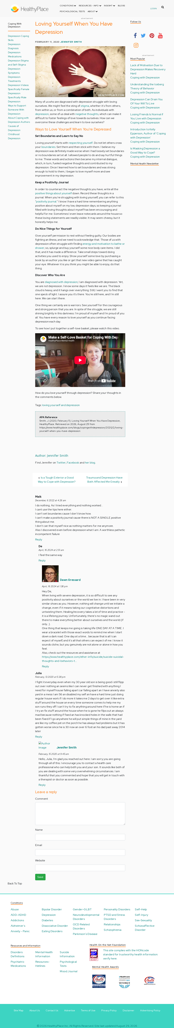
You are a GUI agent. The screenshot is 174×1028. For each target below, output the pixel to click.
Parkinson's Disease (85, 934)
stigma (85, 106)
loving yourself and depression (61, 405)
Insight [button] (108, 5)
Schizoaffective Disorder (144, 928)
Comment (41, 799)
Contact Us (52, 1010)
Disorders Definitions (17, 954)
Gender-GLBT (82, 909)
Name (39, 830)
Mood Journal (68, 971)
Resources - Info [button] (89, 5)
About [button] (91, 11)
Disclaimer (128, 1010)
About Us (34, 1010)
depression (42, 114)
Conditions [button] (67, 5)
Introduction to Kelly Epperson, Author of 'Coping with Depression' (148, 133)
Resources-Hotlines (42, 964)
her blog (90, 462)
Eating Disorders (52, 931)
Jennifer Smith (71, 41)
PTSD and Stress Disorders (114, 917)
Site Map (18, 1010)
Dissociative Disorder (55, 926)
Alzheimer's (18, 926)
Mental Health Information (44, 954)
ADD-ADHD (18, 915)
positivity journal (46, 201)
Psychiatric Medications (18, 964)
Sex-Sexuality (143, 920)
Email (38, 845)
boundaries (48, 147)
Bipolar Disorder (52, 909)
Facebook (73, 462)
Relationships (112, 924)
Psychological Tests (72, 11)
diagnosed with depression (61, 282)
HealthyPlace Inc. (58, 1026)
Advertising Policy (150, 1010)
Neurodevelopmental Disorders (86, 917)
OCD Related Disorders (81, 926)
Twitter (61, 462)
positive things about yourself (53, 193)
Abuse (15, 909)
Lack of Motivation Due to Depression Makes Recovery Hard (148, 69)
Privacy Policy (109, 1010)
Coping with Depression (145, 77)
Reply (38, 539)
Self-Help (141, 909)
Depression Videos (18, 85)
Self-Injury (141, 915)
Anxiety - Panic (20, 931)
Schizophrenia (112, 930)
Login (153, 8)
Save (40, 877)
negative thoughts (86, 114)
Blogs (121, 5)
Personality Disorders (117, 909)
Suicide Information (67, 954)
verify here (110, 958)
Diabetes (47, 920)
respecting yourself (81, 143)
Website (40, 860)
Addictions (17, 920)
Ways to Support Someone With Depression (17, 109)
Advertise (69, 1010)
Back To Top (15, 883)
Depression (49, 915)
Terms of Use (88, 1010)
